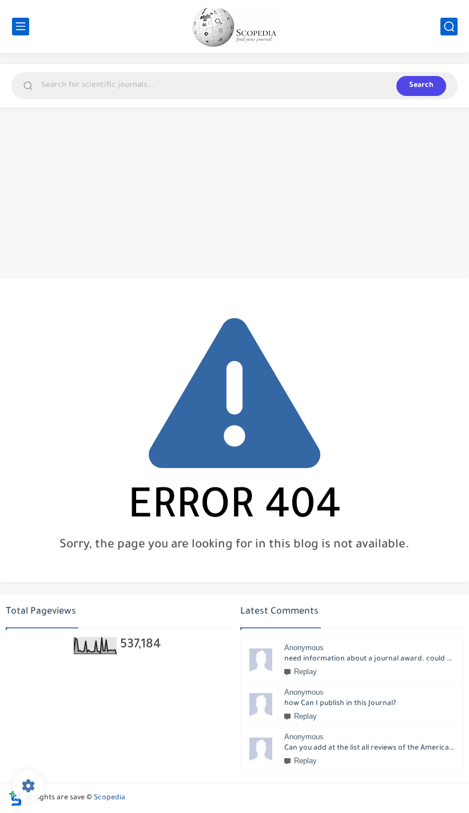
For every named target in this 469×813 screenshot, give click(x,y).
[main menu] (20, 26)
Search (421, 86)
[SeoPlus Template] (15, 798)
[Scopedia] (234, 26)
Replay (305, 671)
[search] (449, 26)
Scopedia (109, 798)
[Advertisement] (234, 193)
